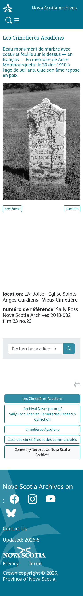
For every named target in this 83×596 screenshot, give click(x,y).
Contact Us (15, 528)
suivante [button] (72, 209)
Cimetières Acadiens (42, 429)
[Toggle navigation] (13, 20)
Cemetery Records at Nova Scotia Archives (42, 452)
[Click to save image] (41, 141)
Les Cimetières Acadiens (42, 398)
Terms (35, 563)
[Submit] (69, 348)
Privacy (11, 563)
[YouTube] (50, 499)
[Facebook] (14, 499)
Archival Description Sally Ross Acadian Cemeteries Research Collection (42, 414)
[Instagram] (32, 499)
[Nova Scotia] (24, 553)
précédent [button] (12, 209)
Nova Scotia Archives (54, 8)
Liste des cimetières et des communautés (42, 439)
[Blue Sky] (11, 512)
